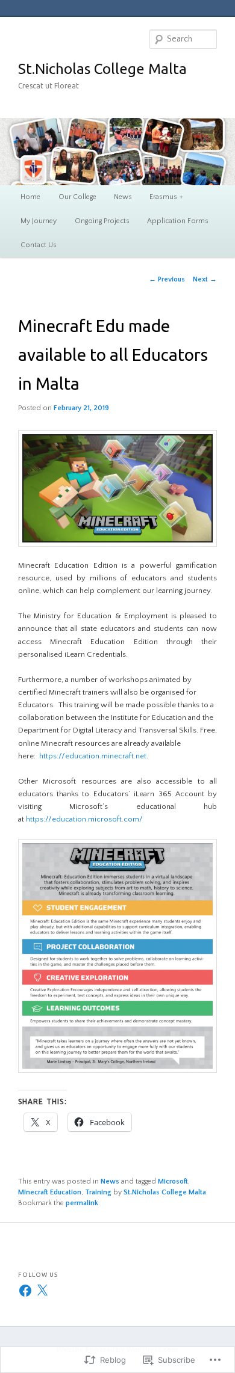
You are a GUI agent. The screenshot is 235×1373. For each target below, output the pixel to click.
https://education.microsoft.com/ (84, 819)
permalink (82, 1203)
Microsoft (173, 1181)
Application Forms (177, 221)
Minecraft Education (49, 1192)
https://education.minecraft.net (92, 756)
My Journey (38, 221)
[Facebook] (25, 1290)
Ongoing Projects (102, 221)
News (123, 197)
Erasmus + (166, 197)
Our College (77, 197)
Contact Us (38, 245)
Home (30, 197)
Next (205, 279)
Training (98, 1192)
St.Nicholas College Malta (102, 69)
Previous (167, 279)
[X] (42, 1290)
